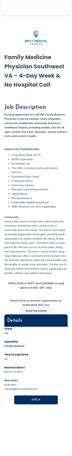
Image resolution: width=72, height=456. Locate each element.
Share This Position (36, 310)
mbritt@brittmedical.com (21, 389)
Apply (36, 400)
